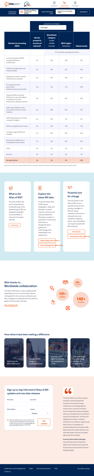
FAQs (56, 468)
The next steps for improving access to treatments (79, 360)
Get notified (44, 422)
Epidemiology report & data (48, 240)
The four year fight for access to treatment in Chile (57, 360)
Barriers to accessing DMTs (65, 12)
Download (83, 12)
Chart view (64, 6)
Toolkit (31, 468)
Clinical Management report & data (48, 245)
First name (10, 399)
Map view (54, 6)
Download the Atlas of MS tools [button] (77, 236)
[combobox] (40, 413)
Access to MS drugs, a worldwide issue (36, 361)
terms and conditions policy (16, 425)
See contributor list (11, 305)
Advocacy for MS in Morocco (13, 362)
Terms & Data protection (43, 468)
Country (32, 409)
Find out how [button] (76, 232)
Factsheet (75, 6)
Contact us (7, 471)
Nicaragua (44, 27)
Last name (33, 399)
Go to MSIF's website (83, 469)
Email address (11, 409)
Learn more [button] (14, 225)
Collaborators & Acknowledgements (14, 468)
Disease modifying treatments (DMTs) (30, 11)
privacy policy (29, 423)
